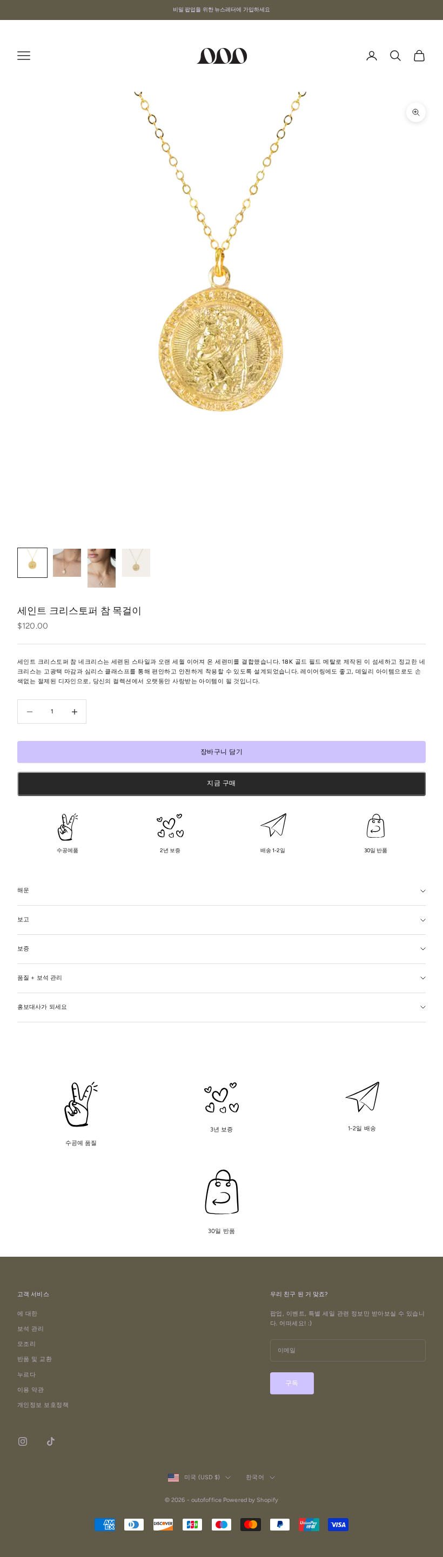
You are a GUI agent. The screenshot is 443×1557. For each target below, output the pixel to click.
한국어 (255, 1477)
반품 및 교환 (34, 1359)
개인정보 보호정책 (43, 1404)
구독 (292, 1383)
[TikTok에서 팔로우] (50, 1441)
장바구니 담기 (221, 752)
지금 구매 (221, 783)
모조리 (26, 1343)
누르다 (26, 1374)
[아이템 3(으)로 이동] (101, 568)
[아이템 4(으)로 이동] (136, 563)
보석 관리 (30, 1328)
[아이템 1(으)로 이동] (32, 563)
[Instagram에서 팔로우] (22, 1441)
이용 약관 (30, 1389)
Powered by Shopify (250, 1500)
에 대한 (27, 1313)
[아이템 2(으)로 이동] (67, 563)
